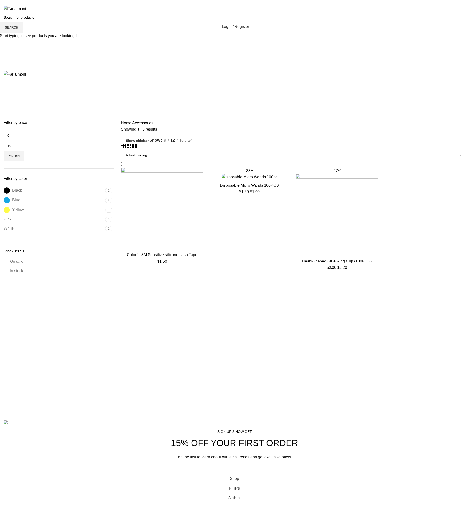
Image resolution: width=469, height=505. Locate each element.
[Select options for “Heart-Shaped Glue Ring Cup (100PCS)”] (374, 175)
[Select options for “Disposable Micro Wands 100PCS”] (287, 175)
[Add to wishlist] (200, 197)
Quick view (200, 186)
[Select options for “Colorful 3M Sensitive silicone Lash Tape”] (200, 175)
